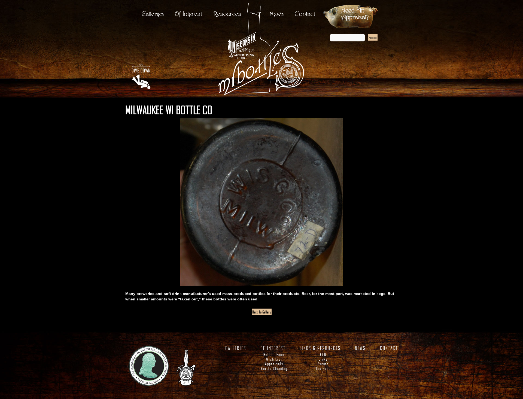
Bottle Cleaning (274, 368)
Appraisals (274, 363)
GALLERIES (235, 348)
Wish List (274, 359)
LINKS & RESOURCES (320, 348)
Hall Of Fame (274, 354)
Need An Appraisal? (355, 14)
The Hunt (323, 368)
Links (323, 359)
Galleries (153, 14)
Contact (305, 14)
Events (323, 363)
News (277, 14)
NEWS (360, 348)
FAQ (323, 354)
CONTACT (389, 348)
